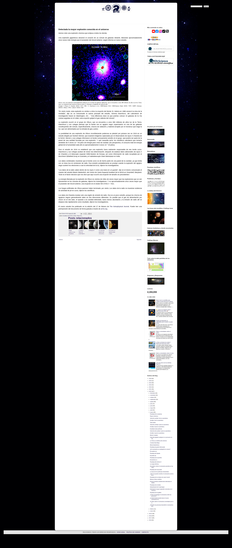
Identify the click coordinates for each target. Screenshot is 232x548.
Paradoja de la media (155, 485)
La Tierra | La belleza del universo (158, 440)
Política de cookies (134, 532)
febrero (152, 509)
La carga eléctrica (154, 464)
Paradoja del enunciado (156, 469)
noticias (74, 215)
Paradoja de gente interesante (157, 447)
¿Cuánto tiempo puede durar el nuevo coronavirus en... (159, 498)
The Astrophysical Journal (119, 206)
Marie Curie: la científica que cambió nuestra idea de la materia (164, 301)
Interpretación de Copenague (157, 487)
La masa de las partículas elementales (159, 471)
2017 (150, 518)
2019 (150, 513)
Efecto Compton (154, 435)
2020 (150, 391)
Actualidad (65, 215)
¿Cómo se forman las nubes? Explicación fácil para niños (163, 343)
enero (151, 511)
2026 (150, 378)
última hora (79, 215)
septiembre (153, 399)
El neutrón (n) (153, 451)
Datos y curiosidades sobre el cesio (165, 353)
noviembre (153, 395)
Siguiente (139, 239)
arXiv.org (104, 209)
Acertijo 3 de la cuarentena (156, 420)
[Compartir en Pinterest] (91, 214)
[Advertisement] (116, 19)
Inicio (99, 239)
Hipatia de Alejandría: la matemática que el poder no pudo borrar (164, 322)
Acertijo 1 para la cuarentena (157, 433)
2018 (150, 515)
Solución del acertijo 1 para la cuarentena (160, 431)
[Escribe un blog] (86, 214)
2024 (150, 382)
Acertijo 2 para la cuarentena (157, 426)
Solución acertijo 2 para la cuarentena (159, 424)
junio (151, 405)
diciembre (152, 393)
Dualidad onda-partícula (156, 429)
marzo (152, 412)
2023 (150, 385)
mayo (151, 408)
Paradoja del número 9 (155, 462)
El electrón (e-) (153, 460)
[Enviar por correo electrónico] (84, 214)
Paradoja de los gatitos (155, 492)
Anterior (61, 239)
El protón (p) (153, 455)
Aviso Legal (121, 532)
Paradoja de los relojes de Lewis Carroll (160, 477)
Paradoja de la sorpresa (156, 414)
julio (151, 403)
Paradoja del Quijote (155, 453)
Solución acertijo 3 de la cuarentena (159, 418)
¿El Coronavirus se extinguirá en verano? (160, 449)
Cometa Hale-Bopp (155, 442)
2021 (150, 389)
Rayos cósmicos (154, 416)
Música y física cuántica (156, 479)
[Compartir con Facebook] (89, 214)
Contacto (145, 532)
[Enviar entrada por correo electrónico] (81, 213)
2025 (150, 380)
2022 (150, 387)
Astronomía (70, 215)
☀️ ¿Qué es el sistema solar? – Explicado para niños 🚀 (163, 310)
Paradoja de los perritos (156, 457)
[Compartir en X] (87, 214)
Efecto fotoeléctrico (154, 445)
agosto (152, 401)
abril (151, 410)
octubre (152, 397)
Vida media (153, 422)
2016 (150, 520)
